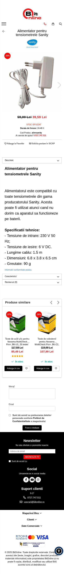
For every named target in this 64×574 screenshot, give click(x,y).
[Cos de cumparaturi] (53, 24)
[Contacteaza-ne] (44, 24)
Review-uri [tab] (11, 282)
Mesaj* (12, 386)
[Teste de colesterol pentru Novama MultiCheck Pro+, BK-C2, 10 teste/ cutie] (47, 322)
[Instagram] (38, 479)
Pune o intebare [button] (32, 428)
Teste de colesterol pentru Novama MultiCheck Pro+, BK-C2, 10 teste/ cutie (47, 342)
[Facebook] (26, 479)
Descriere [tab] (9, 160)
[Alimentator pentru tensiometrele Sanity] (32, 82)
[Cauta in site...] (60, 24)
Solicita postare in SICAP (43, 143)
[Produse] (4, 24)
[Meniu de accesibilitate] (59, 551)
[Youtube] (32, 479)
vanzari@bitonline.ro (33, 502)
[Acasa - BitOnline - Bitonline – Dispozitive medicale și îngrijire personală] (32, 13)
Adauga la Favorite (15, 143)
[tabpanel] (32, 82)
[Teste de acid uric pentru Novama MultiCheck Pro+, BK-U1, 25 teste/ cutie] (17, 322)
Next (59, 85)
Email (11, 404)
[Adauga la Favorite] (26, 368)
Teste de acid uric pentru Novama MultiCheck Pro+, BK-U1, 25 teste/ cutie (17, 342)
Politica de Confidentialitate (40, 461)
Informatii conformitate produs (18, 270)
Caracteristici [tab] (11, 276)
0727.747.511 (34, 497)
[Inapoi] (2, 31)
